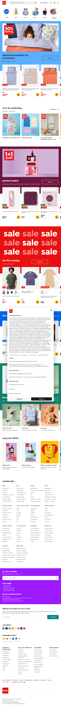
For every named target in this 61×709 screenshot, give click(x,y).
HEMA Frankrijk (52, 654)
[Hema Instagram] (12, 628)
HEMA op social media (23, 659)
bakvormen (47, 521)
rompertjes (5, 490)
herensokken (48, 490)
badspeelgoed (34, 539)
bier (17, 521)
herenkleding (48, 488)
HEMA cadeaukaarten (23, 665)
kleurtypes (5, 559)
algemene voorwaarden (40, 680)
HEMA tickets (21, 667)
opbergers (5, 517)
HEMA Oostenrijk (53, 656)
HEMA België (52, 649)
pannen (46, 517)
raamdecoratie (5, 663)
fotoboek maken (49, 528)
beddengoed (5, 657)
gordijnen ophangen (21, 550)
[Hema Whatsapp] (9, 628)
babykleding (5, 488)
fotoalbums (33, 521)
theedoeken (48, 512)
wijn (17, 519)
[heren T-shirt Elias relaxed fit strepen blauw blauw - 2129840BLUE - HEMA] (7, 292)
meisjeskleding (20, 490)
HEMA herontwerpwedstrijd (25, 661)
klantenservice (37, 662)
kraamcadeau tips (6, 561)
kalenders (32, 512)
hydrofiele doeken (6, 501)
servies (46, 508)
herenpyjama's (48, 492)
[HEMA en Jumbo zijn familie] (50, 456)
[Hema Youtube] (24, 628)
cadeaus (4, 535)
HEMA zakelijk (37, 660)
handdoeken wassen (21, 555)
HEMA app (20, 649)
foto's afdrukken (48, 530)
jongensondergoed (21, 499)
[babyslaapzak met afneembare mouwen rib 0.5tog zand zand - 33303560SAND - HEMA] (42, 292)
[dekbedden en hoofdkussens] (11, 127)
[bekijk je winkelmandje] (54, 3)
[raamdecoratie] (50, 127)
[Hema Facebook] (4, 628)
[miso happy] (30, 417)
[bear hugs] (50, 417)
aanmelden (53, 617)
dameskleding (33, 488)
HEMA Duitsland (53, 651)
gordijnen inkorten (20, 557)
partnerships (37, 670)
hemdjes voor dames (35, 501)
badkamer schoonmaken (22, 553)
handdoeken (5, 661)
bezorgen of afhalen (9, 588)
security (21, 680)
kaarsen (4, 521)
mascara (18, 532)
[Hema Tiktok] (21, 628)
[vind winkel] (56, 578)
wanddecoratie (48, 537)
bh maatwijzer (19, 561)
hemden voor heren (49, 501)
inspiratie (20, 672)
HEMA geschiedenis (39, 658)
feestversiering (6, 530)
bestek (46, 510)
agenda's (32, 510)
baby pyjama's (5, 497)
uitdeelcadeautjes (6, 532)
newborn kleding (6, 499)
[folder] (11, 456)
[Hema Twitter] (7, 628)
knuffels (32, 541)
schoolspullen (33, 508)
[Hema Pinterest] (18, 628)
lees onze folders (22, 654)
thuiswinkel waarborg (17, 682)
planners (32, 515)
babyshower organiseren (8, 557)
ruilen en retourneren (9, 590)
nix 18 (3, 682)
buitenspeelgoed (34, 537)
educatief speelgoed (35, 532)
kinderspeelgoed (34, 528)
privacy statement (7, 680)
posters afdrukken (49, 532)
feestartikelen (5, 528)
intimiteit (18, 541)
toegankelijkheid (29, 680)
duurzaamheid (37, 654)
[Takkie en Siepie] (11, 417)
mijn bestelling (7, 586)
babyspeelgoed (34, 530)
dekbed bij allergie (21, 559)
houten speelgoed (35, 535)
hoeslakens (5, 510)
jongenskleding (20, 497)
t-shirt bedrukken (49, 541)
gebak (18, 508)
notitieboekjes (33, 517)
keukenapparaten (49, 515)
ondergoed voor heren (50, 497)
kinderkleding (19, 488)
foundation (19, 530)
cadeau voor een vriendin (8, 555)
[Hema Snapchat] (15, 628)
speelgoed (5, 541)
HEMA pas (20, 651)
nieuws (19, 674)
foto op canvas (48, 539)
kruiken (18, 535)
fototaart (18, 512)
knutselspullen (33, 519)
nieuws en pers (38, 656)
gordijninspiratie (6, 550)
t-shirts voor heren (49, 494)
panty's (32, 497)
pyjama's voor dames (35, 499)
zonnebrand (19, 537)
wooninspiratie (5, 548)
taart (17, 510)
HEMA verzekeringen (23, 670)
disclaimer (15, 680)
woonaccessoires (6, 519)
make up (18, 528)
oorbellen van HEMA (7, 553)
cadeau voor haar (6, 537)
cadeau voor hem (6, 539)
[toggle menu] (58, 3)
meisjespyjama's (20, 494)
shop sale (30, 249)
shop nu (30, 46)
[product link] (11, 76)
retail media (37, 672)
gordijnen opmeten (21, 548)
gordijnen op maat (6, 512)
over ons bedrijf (38, 649)
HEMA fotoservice (22, 663)
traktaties (18, 515)
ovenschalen (48, 519)
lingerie (32, 492)
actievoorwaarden (38, 664)
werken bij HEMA (38, 651)
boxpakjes (4, 492)
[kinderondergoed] (30, 127)
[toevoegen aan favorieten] (18, 66)
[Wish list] (51, 3)
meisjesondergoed (21, 492)
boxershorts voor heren (50, 499)
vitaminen (18, 539)
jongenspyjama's (20, 501)
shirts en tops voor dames (36, 490)
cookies (49, 680)
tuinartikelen (5, 515)
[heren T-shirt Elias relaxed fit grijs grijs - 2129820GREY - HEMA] (3, 292)
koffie (17, 517)
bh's (31, 494)
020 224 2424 (6, 596)
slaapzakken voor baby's (8, 494)
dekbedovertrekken (7, 508)
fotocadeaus (48, 535)
